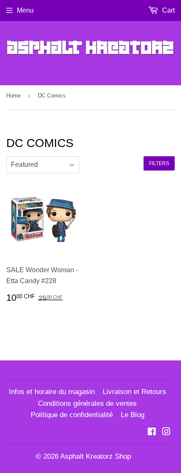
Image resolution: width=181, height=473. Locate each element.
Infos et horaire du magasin (52, 392)
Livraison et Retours (134, 392)
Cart (167, 10)
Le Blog (132, 415)
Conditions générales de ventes (87, 403)
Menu (25, 10)
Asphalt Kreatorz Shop (95, 456)
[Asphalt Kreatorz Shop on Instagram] (166, 432)
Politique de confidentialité (72, 415)
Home (13, 95)
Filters (159, 163)
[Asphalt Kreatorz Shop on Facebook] (151, 432)
